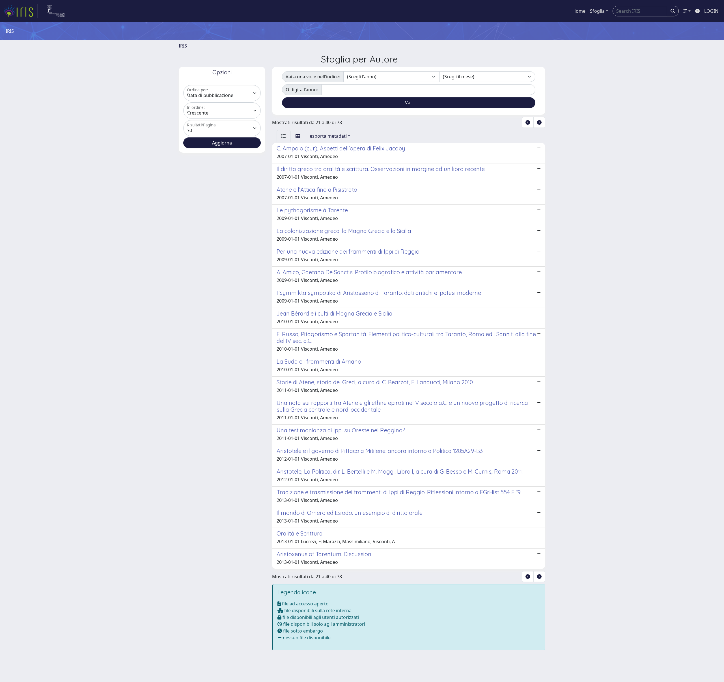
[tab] (284, 136)
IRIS (183, 46)
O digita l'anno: (302, 90)
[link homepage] (20, 11)
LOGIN (711, 11)
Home (578, 11)
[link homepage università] (55, 11)
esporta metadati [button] (328, 136)
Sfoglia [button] (597, 11)
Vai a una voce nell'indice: (313, 77)
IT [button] (685, 11)
